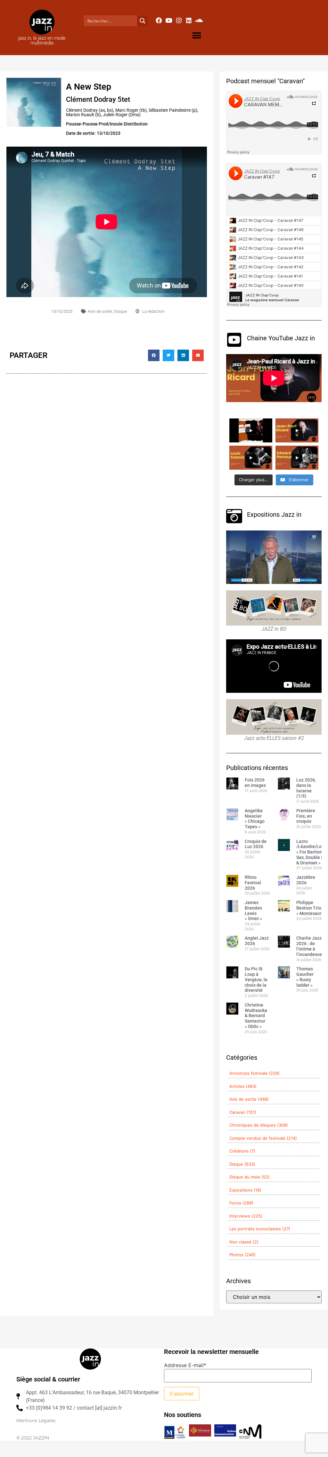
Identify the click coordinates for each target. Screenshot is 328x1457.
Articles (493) (243, 1086)
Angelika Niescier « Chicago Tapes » (255, 818)
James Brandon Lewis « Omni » (253, 910)
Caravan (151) (242, 1112)
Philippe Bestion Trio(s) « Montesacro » (311, 908)
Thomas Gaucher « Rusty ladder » (305, 976)
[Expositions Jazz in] (234, 516)
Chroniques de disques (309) (258, 1125)
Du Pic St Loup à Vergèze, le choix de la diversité (256, 979)
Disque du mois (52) (249, 1176)
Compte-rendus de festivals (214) (263, 1138)
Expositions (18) (245, 1190)
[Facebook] (158, 20)
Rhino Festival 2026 (253, 883)
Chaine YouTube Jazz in (281, 338)
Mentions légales (35, 1420)
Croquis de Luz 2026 (255, 844)
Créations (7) (242, 1150)
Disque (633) (242, 1164)
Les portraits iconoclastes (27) (259, 1228)
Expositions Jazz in (274, 514)
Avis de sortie (100, 311)
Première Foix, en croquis (305, 816)
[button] (196, 35)
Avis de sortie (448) (249, 1099)
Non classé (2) (243, 1241)
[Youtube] (169, 20)
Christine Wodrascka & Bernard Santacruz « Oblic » (256, 1015)
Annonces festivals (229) (254, 1073)
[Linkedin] (188, 20)
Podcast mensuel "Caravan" (265, 81)
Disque (120, 311)
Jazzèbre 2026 (305, 880)
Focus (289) (241, 1202)
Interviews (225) (245, 1215)
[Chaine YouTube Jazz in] (234, 340)
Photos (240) (242, 1254)
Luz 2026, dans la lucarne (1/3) (306, 787)
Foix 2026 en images (255, 782)
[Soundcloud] (199, 20)
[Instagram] (179, 20)
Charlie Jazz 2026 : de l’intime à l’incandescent (311, 946)
